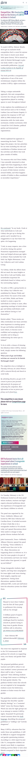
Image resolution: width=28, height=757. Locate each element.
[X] (15, 755)
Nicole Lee (19, 477)
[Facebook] (7, 755)
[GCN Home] (4, 3)
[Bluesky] (18, 755)
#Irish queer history (6, 450)
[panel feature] (14, 487)
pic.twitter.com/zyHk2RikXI (13, 634)
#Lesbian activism (14, 450)
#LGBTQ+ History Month (6, 452)
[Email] (1, 755)
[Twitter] (10, 755)
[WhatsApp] (12, 755)
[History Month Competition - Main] (14, 36)
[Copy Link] (4, 755)
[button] (26, 12)
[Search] (23, 3)
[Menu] (26, 3)
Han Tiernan (23, 26)
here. (15, 395)
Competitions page (18, 404)
